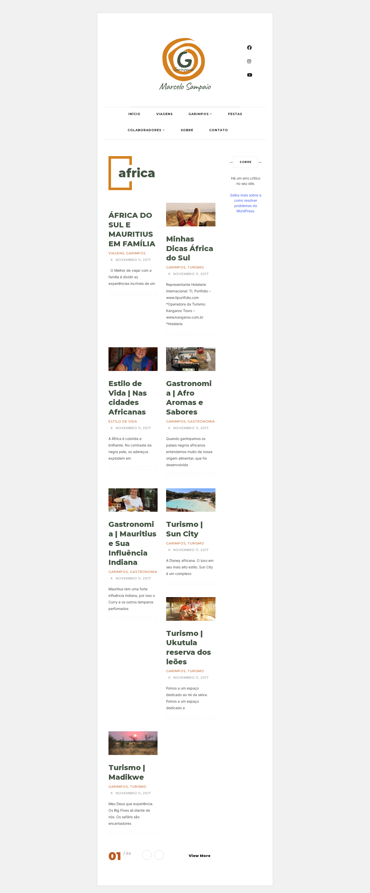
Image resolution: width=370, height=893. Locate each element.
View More (199, 855)
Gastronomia (201, 421)
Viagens (164, 114)
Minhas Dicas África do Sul (189, 248)
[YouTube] (249, 75)
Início (134, 114)
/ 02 (127, 853)
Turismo (196, 267)
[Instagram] (249, 61)
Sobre (187, 130)
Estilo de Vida (122, 421)
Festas (235, 114)
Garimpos (199, 114)
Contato (218, 130)
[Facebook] (249, 48)
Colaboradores (145, 130)
